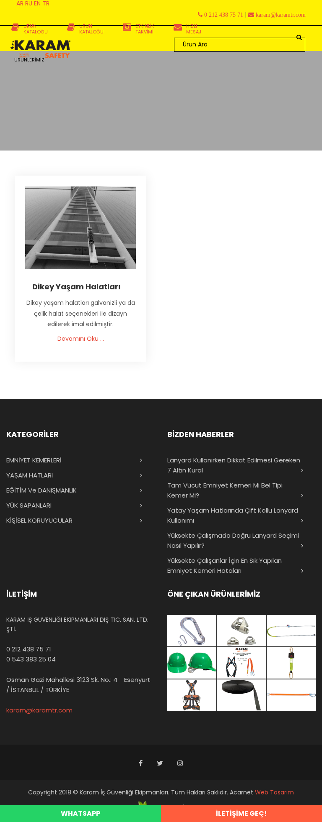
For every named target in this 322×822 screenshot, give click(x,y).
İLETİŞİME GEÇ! (241, 813)
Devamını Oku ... (80, 338)
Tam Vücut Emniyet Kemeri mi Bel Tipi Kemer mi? (225, 490)
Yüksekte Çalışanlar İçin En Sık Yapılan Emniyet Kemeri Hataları (224, 565)
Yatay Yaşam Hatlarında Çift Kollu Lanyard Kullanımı (232, 515)
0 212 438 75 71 (28, 649)
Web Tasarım (274, 792)
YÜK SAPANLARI (29, 505)
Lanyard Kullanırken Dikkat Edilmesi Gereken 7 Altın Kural (233, 465)
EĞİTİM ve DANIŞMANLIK (41, 490)
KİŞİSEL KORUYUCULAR (39, 520)
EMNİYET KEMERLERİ (34, 460)
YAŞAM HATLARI (29, 475)
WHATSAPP (80, 813)
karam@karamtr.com (39, 710)
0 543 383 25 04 (31, 659)
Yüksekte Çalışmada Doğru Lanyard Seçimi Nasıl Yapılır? (233, 540)
